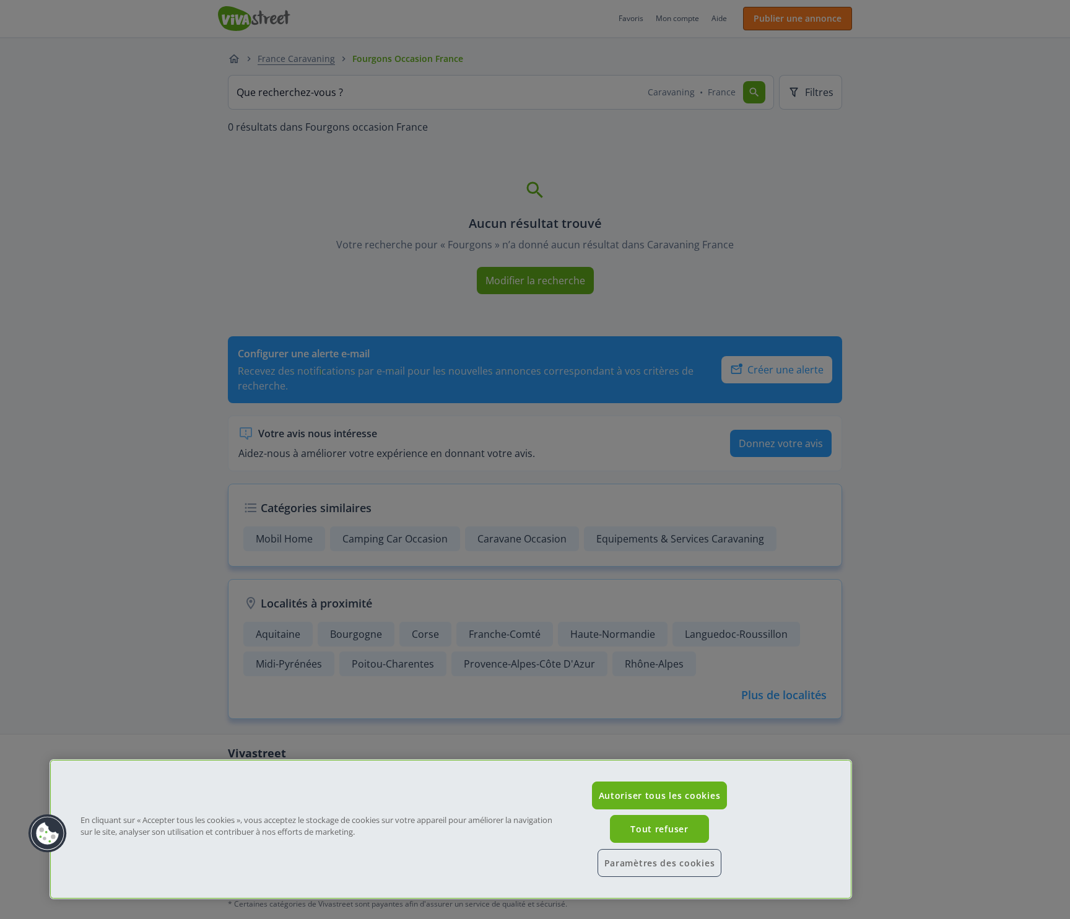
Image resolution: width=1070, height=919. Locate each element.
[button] (47, 833)
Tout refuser (659, 829)
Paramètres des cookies (659, 863)
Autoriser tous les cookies (660, 795)
